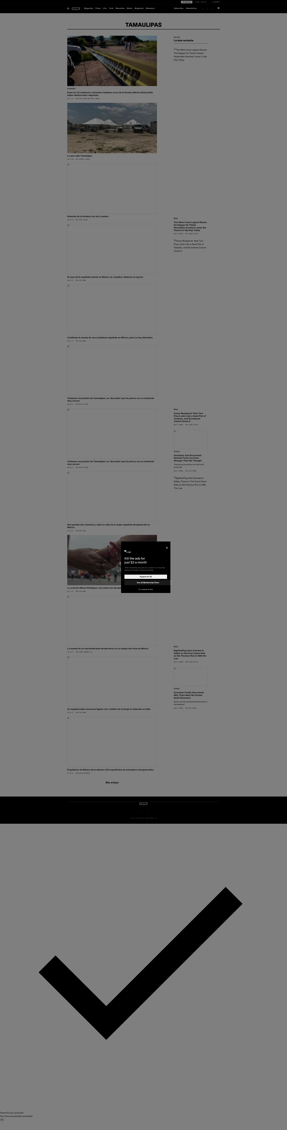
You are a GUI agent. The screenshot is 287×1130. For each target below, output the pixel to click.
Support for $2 (146, 577)
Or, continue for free (146, 589)
